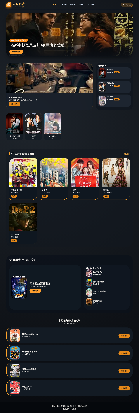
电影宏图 (64, 4)
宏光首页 (54, 4)
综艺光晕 (91, 4)
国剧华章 (73, 4)
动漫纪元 (82, 4)
